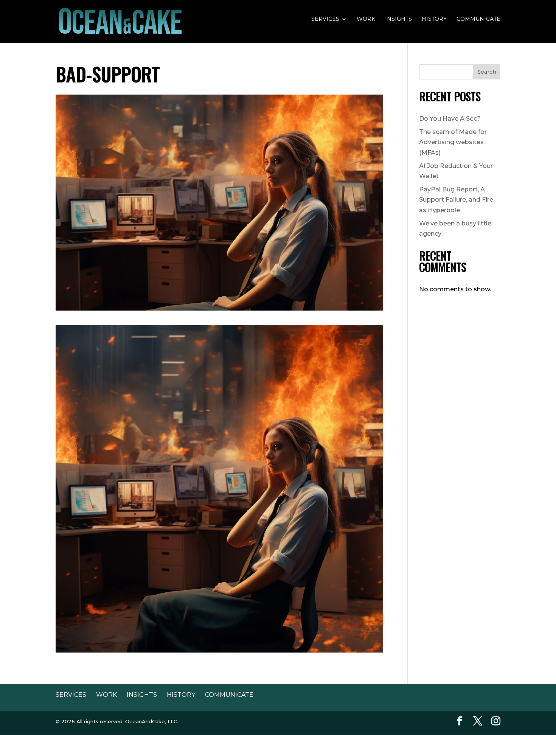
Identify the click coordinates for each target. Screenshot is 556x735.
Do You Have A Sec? (450, 118)
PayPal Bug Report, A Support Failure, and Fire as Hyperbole (456, 199)
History (434, 19)
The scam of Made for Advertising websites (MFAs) (453, 142)
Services (325, 19)
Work (366, 19)
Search (486, 71)
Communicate (478, 19)
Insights (398, 19)
